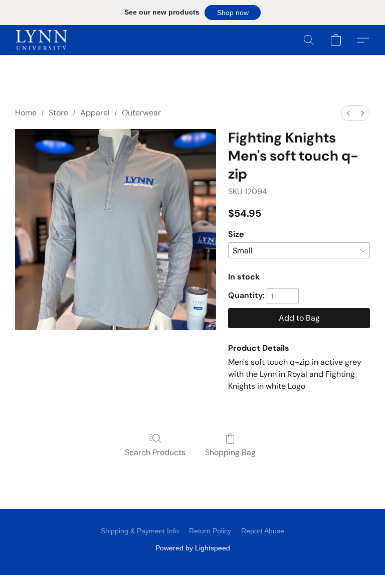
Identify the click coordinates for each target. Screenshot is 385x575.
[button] (233, 12)
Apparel (95, 112)
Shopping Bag (230, 452)
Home (26, 112)
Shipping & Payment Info (140, 531)
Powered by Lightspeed (192, 548)
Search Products (155, 452)
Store (58, 112)
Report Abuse (262, 531)
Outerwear (141, 112)
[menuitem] (348, 113)
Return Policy (210, 531)
